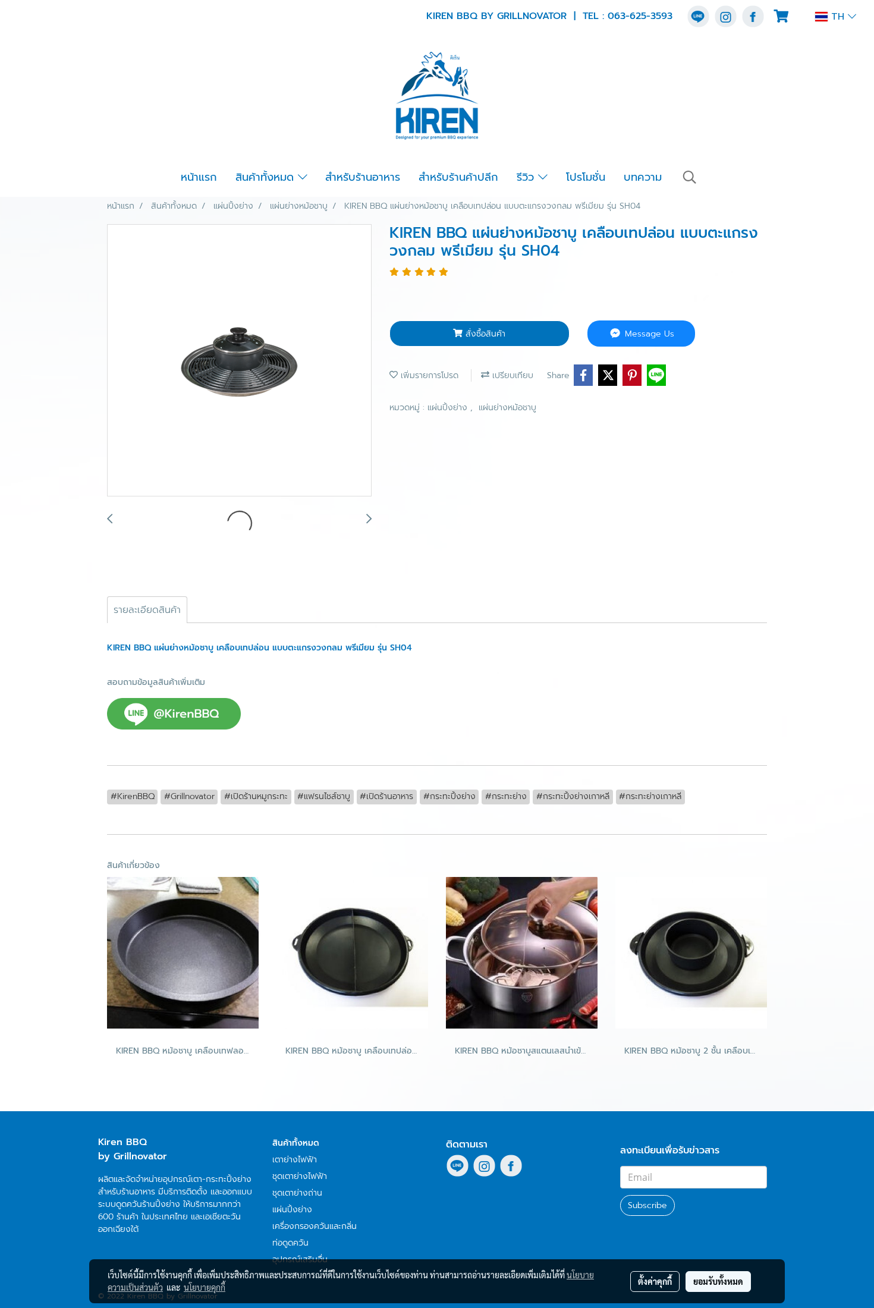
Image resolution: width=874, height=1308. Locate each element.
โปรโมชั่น (585, 177)
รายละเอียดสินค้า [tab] (147, 610)
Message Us (648, 334)
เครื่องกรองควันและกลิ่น (314, 1226)
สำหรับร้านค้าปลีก (458, 177)
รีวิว (527, 177)
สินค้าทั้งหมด (266, 177)
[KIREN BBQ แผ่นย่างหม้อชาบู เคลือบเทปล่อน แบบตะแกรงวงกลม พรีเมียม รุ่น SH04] (239, 361)
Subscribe (647, 1205)
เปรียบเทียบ (511, 375)
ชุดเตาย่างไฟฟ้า (299, 1176)
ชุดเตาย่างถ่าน (297, 1193)
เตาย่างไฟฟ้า (294, 1159)
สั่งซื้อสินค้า (484, 334)
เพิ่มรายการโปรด (428, 375)
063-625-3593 (640, 16)
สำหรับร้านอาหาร (362, 177)
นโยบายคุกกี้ (204, 1287)
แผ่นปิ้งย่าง (448, 407)
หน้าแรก (199, 177)
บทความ (643, 177)
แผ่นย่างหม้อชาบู (507, 407)
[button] (690, 177)
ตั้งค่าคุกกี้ (655, 1281)
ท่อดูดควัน (290, 1243)
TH (838, 17)
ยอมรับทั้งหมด (718, 1281)
